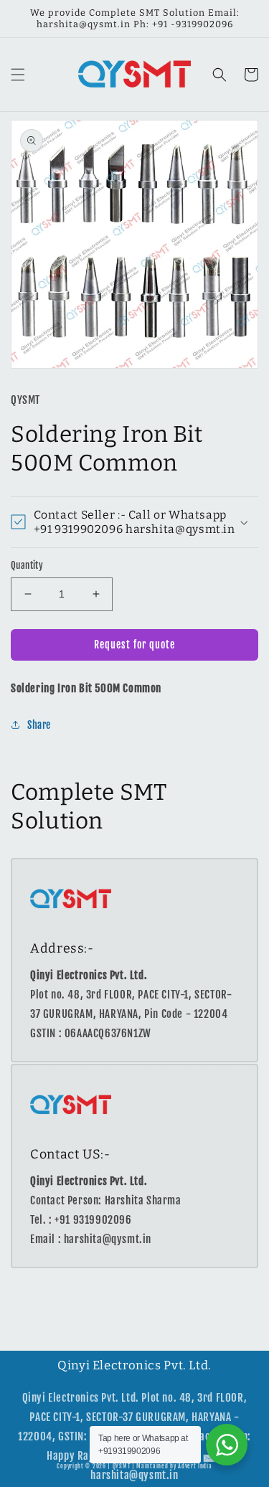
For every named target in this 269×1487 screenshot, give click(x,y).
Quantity (27, 565)
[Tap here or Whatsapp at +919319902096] (226, 1444)
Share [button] (39, 725)
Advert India (195, 1466)
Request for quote (134, 644)
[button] (18, 74)
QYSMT (122, 1466)
